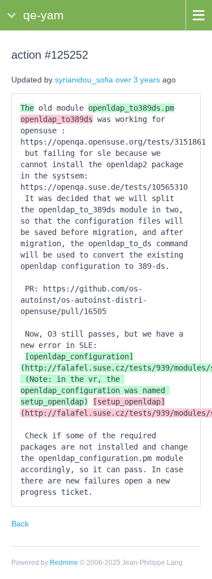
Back (20, 523)
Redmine (64, 563)
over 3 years (137, 79)
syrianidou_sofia (84, 79)
